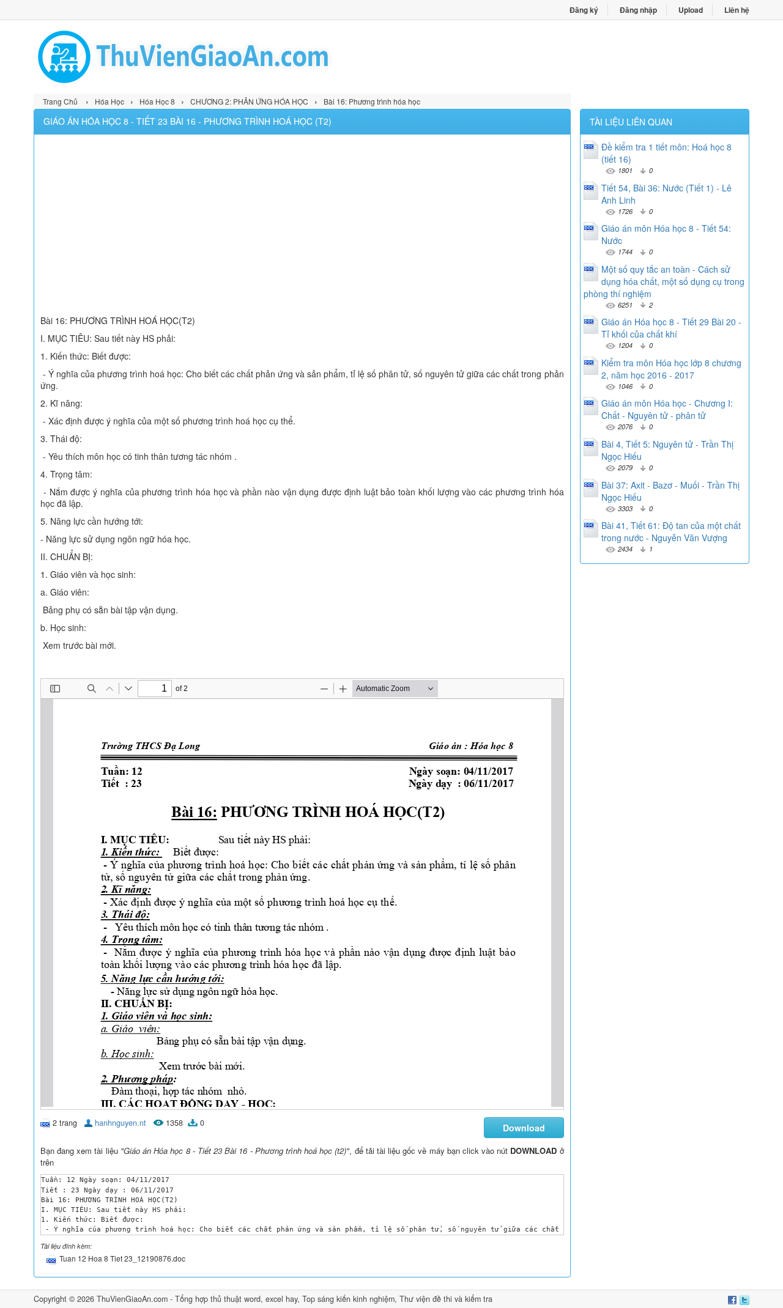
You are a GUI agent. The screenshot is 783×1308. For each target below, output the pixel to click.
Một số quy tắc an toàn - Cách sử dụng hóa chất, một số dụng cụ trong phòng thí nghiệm (664, 281)
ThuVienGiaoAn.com (132, 1298)
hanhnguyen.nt (120, 1122)
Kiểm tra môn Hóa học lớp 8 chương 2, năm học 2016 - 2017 (671, 369)
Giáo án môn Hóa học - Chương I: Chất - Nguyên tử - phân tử (667, 409)
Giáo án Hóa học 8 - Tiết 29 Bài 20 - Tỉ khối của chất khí (671, 328)
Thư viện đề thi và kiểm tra (445, 1298)
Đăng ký (584, 9)
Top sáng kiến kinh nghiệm (348, 1298)
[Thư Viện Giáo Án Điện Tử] (213, 56)
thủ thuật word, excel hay (253, 1298)
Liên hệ (736, 9)
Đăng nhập (638, 9)
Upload (690, 9)
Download (524, 1127)
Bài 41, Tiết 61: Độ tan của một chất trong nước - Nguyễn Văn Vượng (671, 531)
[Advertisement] (302, 226)
